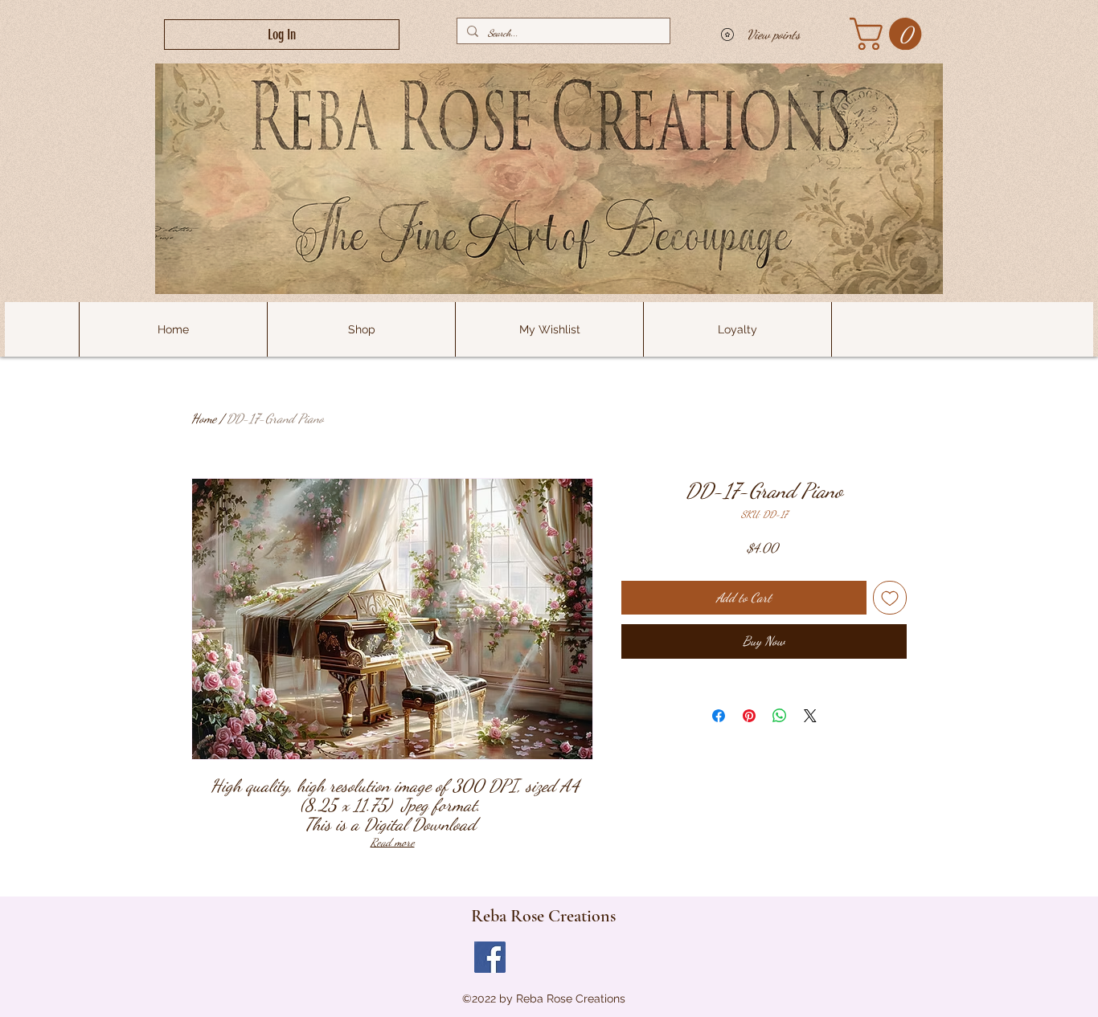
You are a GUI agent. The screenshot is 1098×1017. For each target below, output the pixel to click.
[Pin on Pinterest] (749, 715)
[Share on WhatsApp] (779, 715)
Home (203, 418)
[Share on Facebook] (718, 715)
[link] (889, 34)
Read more (393, 842)
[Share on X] (810, 715)
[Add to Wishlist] (890, 598)
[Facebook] (490, 957)
